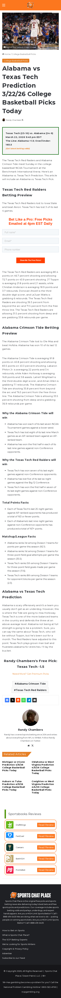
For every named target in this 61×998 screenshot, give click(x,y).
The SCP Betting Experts (14, 939)
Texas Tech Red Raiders (31, 690)
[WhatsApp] (23, 700)
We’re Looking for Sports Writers (18, 944)
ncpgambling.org (31, 992)
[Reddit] (18, 700)
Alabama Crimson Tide (31, 683)
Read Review (46, 824)
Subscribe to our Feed (13, 958)
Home (7, 54)
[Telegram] (29, 700)
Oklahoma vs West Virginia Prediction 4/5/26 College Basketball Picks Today (43, 768)
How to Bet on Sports (13, 930)
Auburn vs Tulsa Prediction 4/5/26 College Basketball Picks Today (13, 785)
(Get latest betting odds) (18, 148)
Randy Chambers (13, 120)
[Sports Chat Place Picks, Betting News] (31, 5)
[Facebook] (7, 700)
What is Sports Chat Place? (15, 935)
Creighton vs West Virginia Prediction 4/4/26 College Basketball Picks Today (43, 787)
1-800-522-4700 (48, 987)
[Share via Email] (34, 700)
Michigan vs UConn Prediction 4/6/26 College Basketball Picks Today (13, 766)
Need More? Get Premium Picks (30, 673)
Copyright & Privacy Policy (15, 949)
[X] (12, 700)
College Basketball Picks (24, 54)
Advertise (7, 953)
